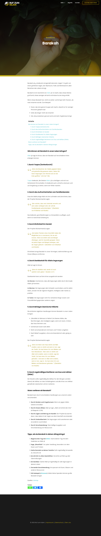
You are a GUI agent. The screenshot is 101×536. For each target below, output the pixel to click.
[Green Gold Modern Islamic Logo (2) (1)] (11, 5)
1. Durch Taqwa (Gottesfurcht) (39, 127)
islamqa (35, 480)
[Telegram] (35, 487)
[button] (64, 2)
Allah (48, 93)
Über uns (68, 522)
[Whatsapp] (30, 487)
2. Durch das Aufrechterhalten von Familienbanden (46, 129)
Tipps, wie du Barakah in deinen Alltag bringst (42, 144)
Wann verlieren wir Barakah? (37, 142)
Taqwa (29, 180)
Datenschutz (59, 522)
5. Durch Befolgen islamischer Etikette (42, 137)
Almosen (44, 473)
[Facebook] (40, 487)
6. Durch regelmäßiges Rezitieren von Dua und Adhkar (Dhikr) (49, 139)
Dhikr (48, 439)
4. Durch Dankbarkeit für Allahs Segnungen (43, 134)
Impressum (49, 522)
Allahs (48, 180)
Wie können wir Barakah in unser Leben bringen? (43, 124)
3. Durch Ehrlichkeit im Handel (39, 132)
